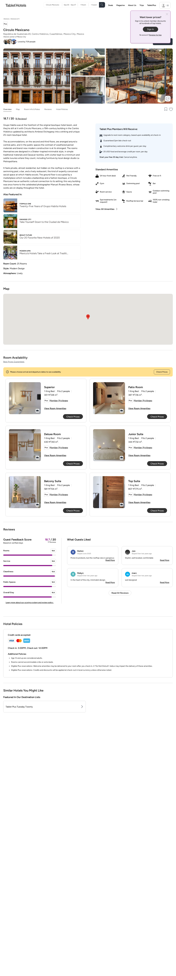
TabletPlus (151, 5)
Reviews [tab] (48, 109)
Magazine (120, 5)
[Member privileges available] (5, 24)
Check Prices (162, 372)
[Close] (167, 14)
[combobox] (54, 5)
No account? (150, 35)
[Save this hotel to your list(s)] (165, 109)
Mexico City (15, 19)
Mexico (6, 19)
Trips (142, 5)
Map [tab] (18, 109)
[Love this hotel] (171, 109)
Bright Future (26, 235)
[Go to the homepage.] (16, 5)
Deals (110, 5)
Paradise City (25, 219)
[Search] (102, 4)
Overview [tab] (7, 109)
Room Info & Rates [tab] (32, 109)
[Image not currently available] (25, 398)
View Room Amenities (55, 408)
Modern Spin (25, 251)
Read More (110, 560)
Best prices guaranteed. (13, 362)
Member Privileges (59, 400)
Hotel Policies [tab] (62, 109)
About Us (132, 5)
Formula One (25, 204)
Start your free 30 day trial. (111, 157)
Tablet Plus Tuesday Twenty (19, 706)
